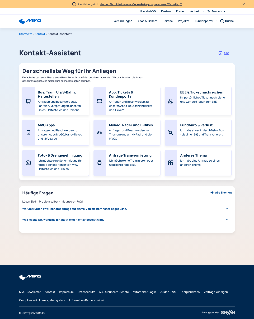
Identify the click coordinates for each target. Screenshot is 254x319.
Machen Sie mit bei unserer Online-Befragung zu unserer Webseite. (140, 4)
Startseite (25, 34)
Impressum (66, 292)
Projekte (184, 21)
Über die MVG (148, 11)
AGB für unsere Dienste (114, 292)
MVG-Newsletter (30, 292)
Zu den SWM (168, 292)
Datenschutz (86, 292)
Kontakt (194, 11)
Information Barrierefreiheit (87, 300)
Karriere (166, 11)
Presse (180, 11)
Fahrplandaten (190, 292)
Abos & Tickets (147, 21)
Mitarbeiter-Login (144, 292)
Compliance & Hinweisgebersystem (42, 300)
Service (168, 21)
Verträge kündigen (216, 292)
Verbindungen (123, 21)
